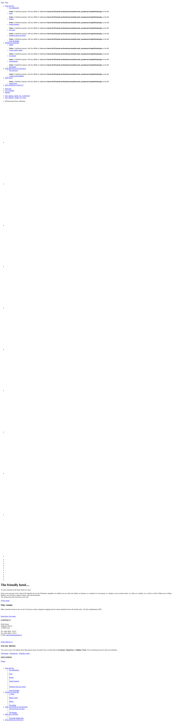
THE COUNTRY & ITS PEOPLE (16, 707)
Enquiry (7, 92)
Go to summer (9, 90)
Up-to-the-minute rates (16, 718)
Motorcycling (13, 698)
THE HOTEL (9, 668)
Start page (8, 89)
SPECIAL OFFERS (11, 714)
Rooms (11, 677)
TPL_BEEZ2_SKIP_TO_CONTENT (17, 96)
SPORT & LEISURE (12, 692)
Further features (14, 681)
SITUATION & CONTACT (14, 720)
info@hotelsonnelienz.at (14, 635)
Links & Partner (14, 690)
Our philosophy (14, 670)
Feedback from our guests (17, 687)
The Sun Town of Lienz (17, 709)
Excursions (12, 705)
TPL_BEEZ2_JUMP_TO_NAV (15, 98)
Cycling (11, 694)
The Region (13, 712)
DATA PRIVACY (7, 642)
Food (10, 674)
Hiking (11, 701)
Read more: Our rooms (8, 616)
